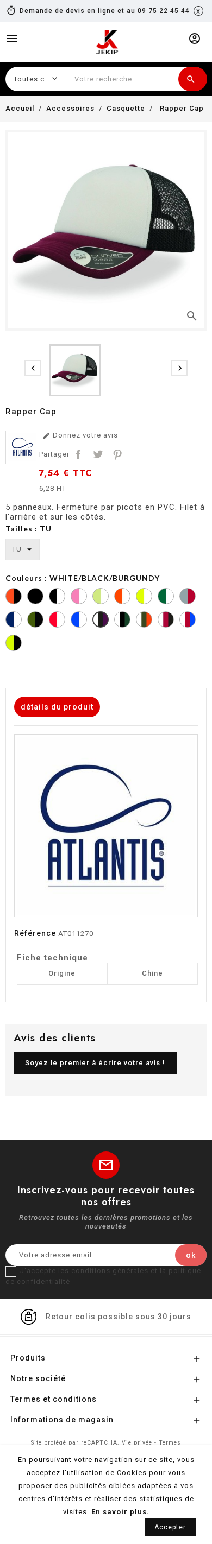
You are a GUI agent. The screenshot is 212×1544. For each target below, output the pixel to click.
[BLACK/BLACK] (35, 597)
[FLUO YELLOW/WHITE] (144, 597)
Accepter (170, 1527)
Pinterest (117, 454)
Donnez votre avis (80, 435)
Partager (78, 454)
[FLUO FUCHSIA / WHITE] (79, 597)
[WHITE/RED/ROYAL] (187, 620)
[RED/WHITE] (57, 620)
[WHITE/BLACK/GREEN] (122, 620)
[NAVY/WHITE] (13, 620)
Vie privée (137, 1442)
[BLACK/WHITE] (57, 597)
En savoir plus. (120, 1512)
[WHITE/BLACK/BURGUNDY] (100, 620)
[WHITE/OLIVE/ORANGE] (144, 620)
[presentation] (32, 368)
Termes (170, 1442)
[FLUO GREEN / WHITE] (100, 597)
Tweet (98, 454)
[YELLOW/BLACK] (13, 644)
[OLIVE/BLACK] (35, 620)
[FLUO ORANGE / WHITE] (122, 597)
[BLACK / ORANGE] (13, 597)
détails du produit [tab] (57, 707)
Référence (35, 933)
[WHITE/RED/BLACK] (166, 620)
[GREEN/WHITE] (166, 597)
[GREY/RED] (187, 597)
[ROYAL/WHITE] (79, 620)
